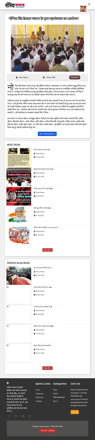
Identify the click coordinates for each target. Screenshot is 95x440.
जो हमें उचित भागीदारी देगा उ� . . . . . (44, 287)
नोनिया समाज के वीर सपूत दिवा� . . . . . (45, 188)
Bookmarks (40, 397)
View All (47, 250)
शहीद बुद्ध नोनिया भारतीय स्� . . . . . (44, 208)
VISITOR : (47, 431)
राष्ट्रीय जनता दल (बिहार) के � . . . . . (45, 307)
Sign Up (75, 412)
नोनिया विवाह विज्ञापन (59, 397)
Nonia (55, 390)
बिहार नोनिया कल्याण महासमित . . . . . (44, 345)
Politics (55, 393)
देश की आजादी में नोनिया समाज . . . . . (44, 268)
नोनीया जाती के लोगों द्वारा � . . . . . (44, 150)
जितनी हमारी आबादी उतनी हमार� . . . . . (45, 169)
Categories (39, 393)
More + (55, 401)
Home (38, 390)
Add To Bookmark (46, 134)
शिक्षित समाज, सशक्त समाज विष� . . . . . (45, 326)
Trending (39, 401)
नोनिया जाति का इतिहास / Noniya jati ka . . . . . (48, 227)
